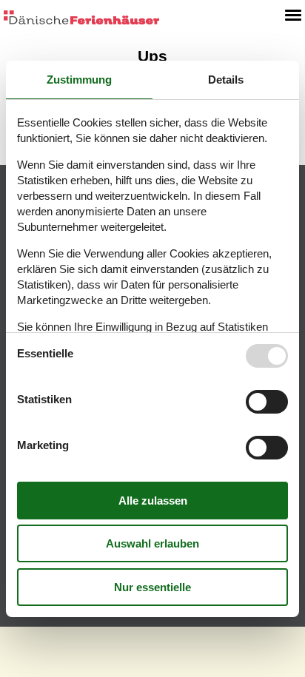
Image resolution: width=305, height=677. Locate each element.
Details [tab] (226, 79)
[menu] (293, 15)
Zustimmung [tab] (79, 79)
